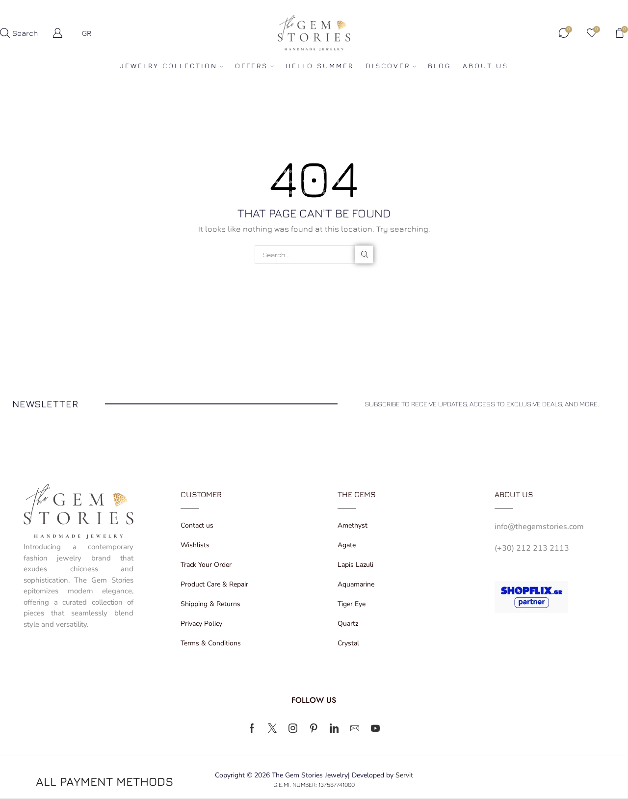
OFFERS (251, 65)
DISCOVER (388, 65)
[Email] (354, 728)
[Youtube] (375, 728)
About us (485, 65)
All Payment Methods (104, 781)
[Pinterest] (313, 728)
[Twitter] (272, 728)
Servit (404, 775)
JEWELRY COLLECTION (168, 65)
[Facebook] (252, 728)
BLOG (439, 65)
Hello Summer (320, 65)
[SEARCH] (364, 254)
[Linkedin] (334, 728)
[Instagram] (292, 728)
